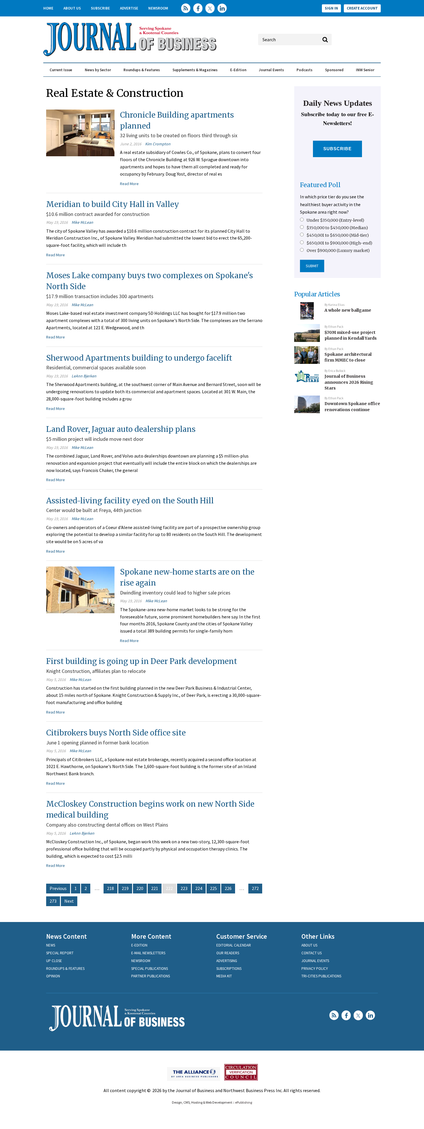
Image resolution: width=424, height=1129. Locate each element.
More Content (151, 936)
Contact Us (311, 953)
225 (213, 888)
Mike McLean (82, 222)
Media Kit (224, 976)
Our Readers (227, 953)
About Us (72, 8)
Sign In (331, 8)
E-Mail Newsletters (148, 953)
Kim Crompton (157, 143)
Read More (129, 183)
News (50, 945)
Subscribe (100, 8)
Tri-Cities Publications (321, 976)
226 (228, 888)
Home (48, 8)
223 (184, 888)
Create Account (362, 8)
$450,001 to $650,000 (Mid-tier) (338, 235)
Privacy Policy (314, 968)
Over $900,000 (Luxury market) (338, 250)
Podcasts (304, 69)
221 (154, 888)
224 (198, 888)
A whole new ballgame (347, 310)
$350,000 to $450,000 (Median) (337, 227)
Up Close (54, 960)
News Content (66, 936)
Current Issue (61, 69)
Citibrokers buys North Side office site (116, 732)
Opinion (53, 976)
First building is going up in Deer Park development (141, 661)
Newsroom (158, 8)
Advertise (129, 8)
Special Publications (149, 968)
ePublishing (243, 1102)
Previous (58, 888)
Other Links (318, 936)
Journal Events (271, 69)
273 (53, 901)
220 (139, 888)
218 (110, 888)
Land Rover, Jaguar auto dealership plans (121, 429)
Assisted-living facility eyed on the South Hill (130, 500)
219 (125, 888)
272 (255, 888)
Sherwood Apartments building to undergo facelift (139, 358)
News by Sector (98, 69)
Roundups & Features (141, 69)
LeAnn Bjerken (84, 376)
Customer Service (241, 936)
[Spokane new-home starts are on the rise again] (80, 589)
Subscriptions (228, 968)
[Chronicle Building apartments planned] (80, 132)
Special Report (60, 953)
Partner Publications (150, 976)
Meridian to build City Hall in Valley (112, 204)
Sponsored (334, 69)
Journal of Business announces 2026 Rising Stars (348, 382)
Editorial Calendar (233, 945)
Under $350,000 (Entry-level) (335, 220)
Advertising (226, 960)
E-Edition (238, 69)
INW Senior (365, 69)
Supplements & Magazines (194, 69)
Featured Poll (320, 185)
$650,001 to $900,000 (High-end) (339, 243)
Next (69, 901)
